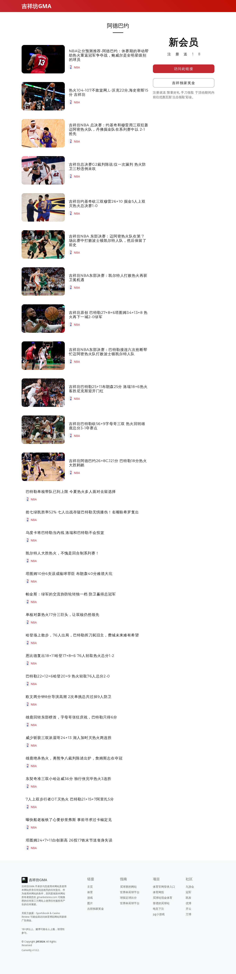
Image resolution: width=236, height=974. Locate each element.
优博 (188, 903)
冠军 (188, 892)
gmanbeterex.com (47, 897)
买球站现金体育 (162, 898)
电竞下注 (158, 909)
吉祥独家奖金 (183, 82)
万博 (188, 914)
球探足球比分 (128, 898)
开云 (188, 909)
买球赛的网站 (128, 887)
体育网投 (158, 892)
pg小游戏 (159, 914)
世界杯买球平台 (129, 892)
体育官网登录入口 (164, 887)
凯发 (188, 898)
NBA (77, 67)
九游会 (190, 887)
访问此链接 (183, 68)
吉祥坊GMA (36, 6)
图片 (90, 903)
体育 (90, 892)
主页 (90, 887)
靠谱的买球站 (161, 903)
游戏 (90, 898)
